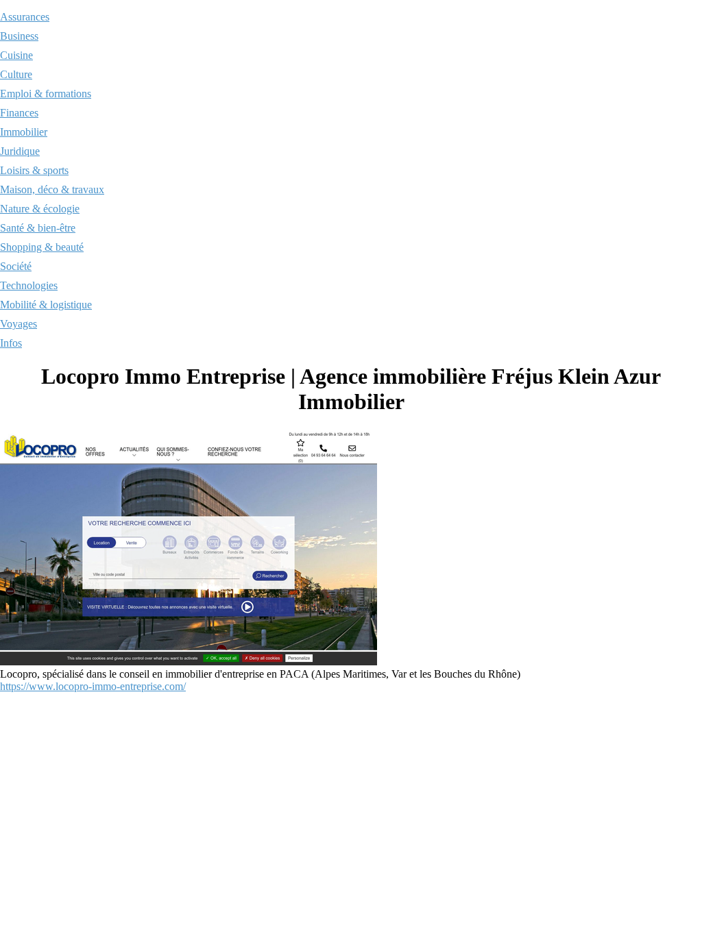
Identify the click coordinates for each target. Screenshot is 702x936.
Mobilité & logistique (46, 304)
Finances (19, 113)
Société (16, 266)
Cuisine (16, 55)
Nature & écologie (40, 208)
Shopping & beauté (42, 247)
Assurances (24, 17)
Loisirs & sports (34, 170)
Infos (11, 343)
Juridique (20, 151)
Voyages (18, 324)
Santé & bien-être (37, 228)
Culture (16, 74)
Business (19, 36)
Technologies (29, 285)
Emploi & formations (45, 93)
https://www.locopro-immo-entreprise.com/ (93, 686)
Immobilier (23, 132)
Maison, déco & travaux (52, 189)
